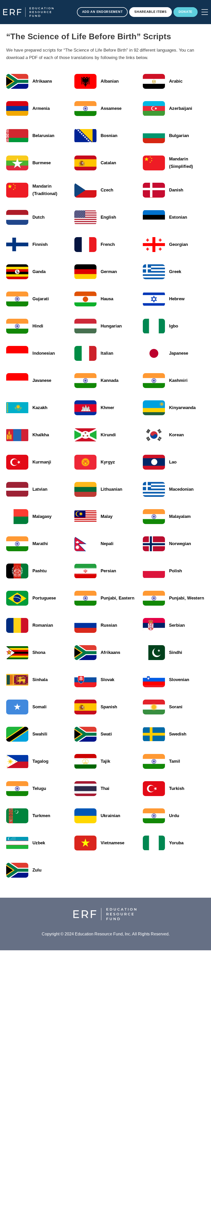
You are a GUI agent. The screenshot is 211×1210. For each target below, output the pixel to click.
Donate (185, 12)
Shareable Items (150, 12)
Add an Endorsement (102, 12)
